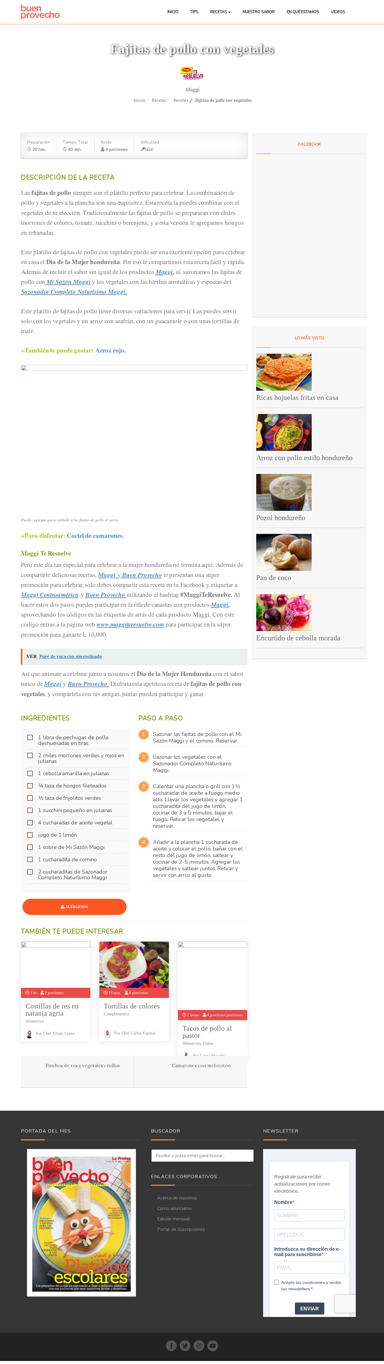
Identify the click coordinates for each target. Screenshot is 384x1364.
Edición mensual (173, 1219)
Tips (194, 12)
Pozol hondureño (280, 518)
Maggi (192, 89)
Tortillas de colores (132, 1006)
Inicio (172, 12)
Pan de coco (273, 578)
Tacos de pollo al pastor (207, 1032)
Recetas (219, 12)
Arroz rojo (109, 350)
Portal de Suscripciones (181, 1229)
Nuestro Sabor (259, 12)
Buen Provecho (142, 574)
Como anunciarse (174, 1208)
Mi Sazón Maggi (68, 281)
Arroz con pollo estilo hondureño (304, 458)
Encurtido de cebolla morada (298, 638)
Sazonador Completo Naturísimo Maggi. (74, 291)
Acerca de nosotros (177, 1198)
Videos (338, 12)
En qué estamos (303, 12)
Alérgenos (76, 907)
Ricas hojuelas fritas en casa (297, 397)
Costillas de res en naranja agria (52, 1009)
